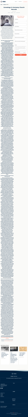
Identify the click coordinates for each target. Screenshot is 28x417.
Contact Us (2, 386)
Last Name (16, 22)
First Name (16, 19)
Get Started (25, 1)
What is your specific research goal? (20, 41)
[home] (3, 1)
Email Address (17, 26)
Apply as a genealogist (4, 406)
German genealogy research (8, 340)
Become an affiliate (3, 407)
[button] (16, 1)
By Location (2, 401)
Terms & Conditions (14, 414)
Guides (2, 395)
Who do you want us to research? (19, 37)
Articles (4, 4)
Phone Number (17, 33)
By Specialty (2, 402)
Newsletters (2, 396)
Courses (2, 394)
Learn (1, 4)
